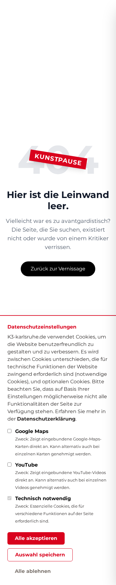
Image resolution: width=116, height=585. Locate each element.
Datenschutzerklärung (46, 419)
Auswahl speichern (40, 555)
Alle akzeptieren (36, 538)
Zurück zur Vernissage (58, 269)
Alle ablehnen (33, 571)
